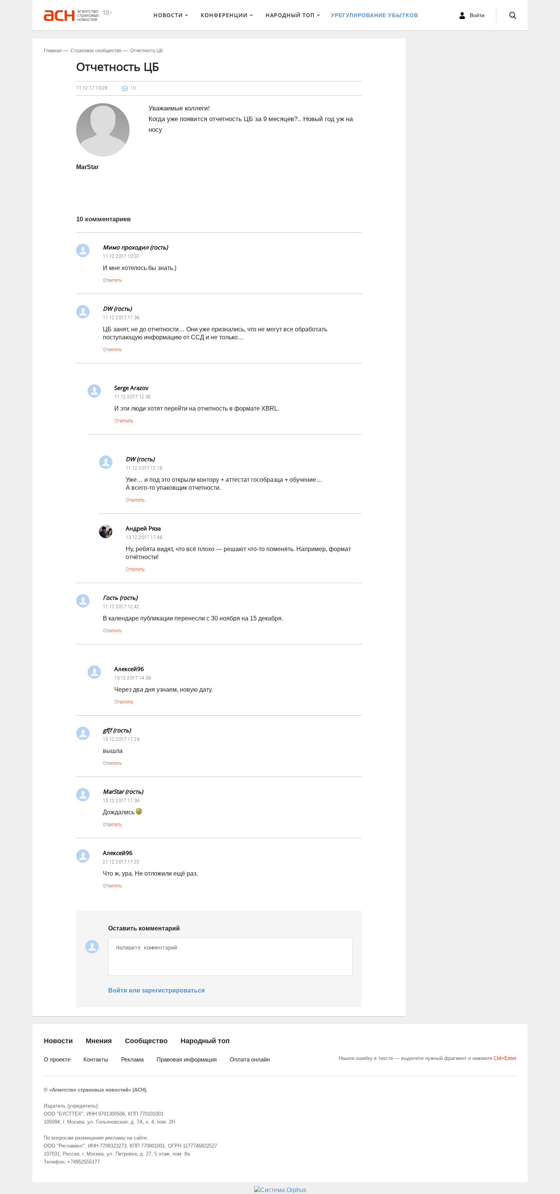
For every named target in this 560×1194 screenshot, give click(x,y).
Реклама (132, 1059)
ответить (112, 280)
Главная (53, 50)
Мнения (99, 1041)
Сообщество (146, 1041)
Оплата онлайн (250, 1059)
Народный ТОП (290, 15)
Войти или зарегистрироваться (156, 990)
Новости (168, 15)
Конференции (224, 15)
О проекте (57, 1059)
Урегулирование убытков (374, 15)
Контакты (95, 1059)
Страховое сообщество (96, 50)
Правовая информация (187, 1059)
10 (133, 88)
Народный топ (205, 1041)
